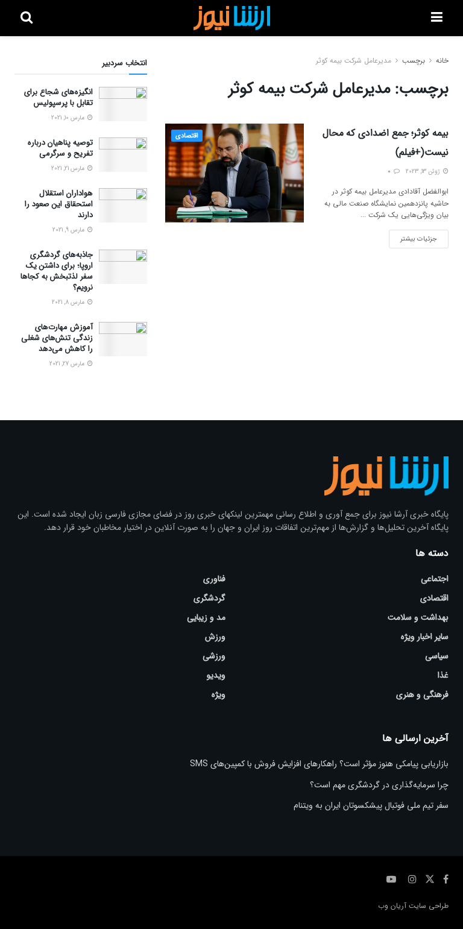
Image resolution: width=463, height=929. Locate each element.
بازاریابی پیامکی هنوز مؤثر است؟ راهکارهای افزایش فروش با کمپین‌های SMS (319, 763)
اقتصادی (186, 136)
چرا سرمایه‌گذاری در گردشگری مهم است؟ (379, 785)
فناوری (214, 578)
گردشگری (209, 598)
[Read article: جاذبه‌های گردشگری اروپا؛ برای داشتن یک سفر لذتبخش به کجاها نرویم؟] (123, 267)
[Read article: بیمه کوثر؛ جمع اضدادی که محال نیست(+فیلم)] (234, 173)
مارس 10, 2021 (68, 117)
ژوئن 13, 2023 (424, 171)
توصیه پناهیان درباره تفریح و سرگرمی (60, 148)
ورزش (215, 636)
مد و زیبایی (206, 617)
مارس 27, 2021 (67, 363)
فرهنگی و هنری (422, 694)
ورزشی (214, 656)
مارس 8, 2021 (69, 302)
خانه (442, 60)
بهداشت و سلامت (418, 617)
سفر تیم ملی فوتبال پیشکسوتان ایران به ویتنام (371, 805)
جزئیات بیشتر (413, 237)
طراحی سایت (429, 906)
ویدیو (216, 675)
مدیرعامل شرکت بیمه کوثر (353, 60)
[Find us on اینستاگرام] (412, 879)
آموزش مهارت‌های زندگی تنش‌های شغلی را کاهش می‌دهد (57, 338)
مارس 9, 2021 (69, 230)
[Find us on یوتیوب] (391, 879)
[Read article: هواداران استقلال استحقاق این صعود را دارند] (123, 205)
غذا (443, 675)
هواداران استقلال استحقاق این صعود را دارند (59, 204)
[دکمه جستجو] (26, 18)
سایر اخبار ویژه (425, 636)
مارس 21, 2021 (68, 168)
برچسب (413, 60)
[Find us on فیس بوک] (446, 879)
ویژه (218, 694)
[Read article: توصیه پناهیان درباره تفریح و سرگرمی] (123, 154)
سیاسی (437, 656)
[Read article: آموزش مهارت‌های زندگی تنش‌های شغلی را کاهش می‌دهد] (123, 339)
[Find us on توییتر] (430, 879)
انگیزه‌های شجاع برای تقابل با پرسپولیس (58, 97)
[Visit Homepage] (232, 18)
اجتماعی (435, 578)
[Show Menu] (437, 18)
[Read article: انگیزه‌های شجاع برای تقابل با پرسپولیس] (123, 104)
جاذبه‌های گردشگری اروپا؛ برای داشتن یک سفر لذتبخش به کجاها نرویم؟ (56, 271)
